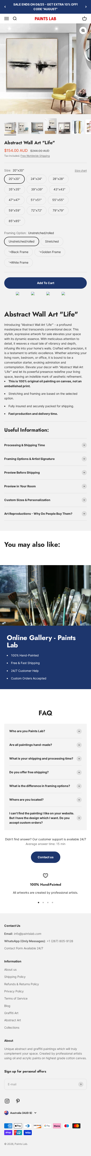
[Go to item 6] (78, 127)
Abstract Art (12, 1020)
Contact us (46, 857)
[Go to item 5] (64, 128)
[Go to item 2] (24, 128)
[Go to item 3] (37, 128)
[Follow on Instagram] (7, 1101)
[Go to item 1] (10, 128)
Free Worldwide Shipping (35, 155)
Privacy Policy (14, 991)
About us (10, 969)
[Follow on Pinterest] (18, 1101)
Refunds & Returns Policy (21, 984)
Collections (11, 1027)
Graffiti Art (11, 1013)
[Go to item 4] (51, 126)
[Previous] (5, 7)
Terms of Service (16, 998)
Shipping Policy (15, 976)
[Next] (86, 7)
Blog (7, 1006)
